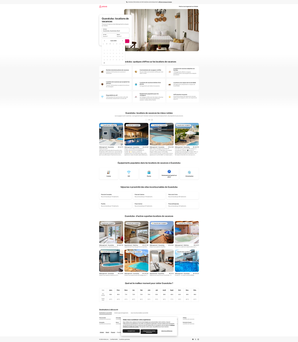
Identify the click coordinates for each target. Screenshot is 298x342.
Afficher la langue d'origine (165, 2)
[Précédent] (146, 120)
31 (104, 63)
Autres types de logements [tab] (121, 313)
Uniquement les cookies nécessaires (149, 331)
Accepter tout (131, 331)
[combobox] (115, 31)
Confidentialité (114, 339)
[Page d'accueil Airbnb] (103, 6)
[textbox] (108, 36)
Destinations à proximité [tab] (105, 313)
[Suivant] (152, 120)
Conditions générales (124, 339)
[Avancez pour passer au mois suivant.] (122, 40)
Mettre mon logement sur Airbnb (188, 6)
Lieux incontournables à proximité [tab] (139, 313)
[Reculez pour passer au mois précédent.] (104, 40)
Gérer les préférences (166, 331)
